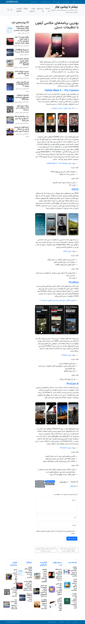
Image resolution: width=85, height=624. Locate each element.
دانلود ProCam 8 (66, 448)
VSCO (75, 190)
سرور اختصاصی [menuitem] (45, 2)
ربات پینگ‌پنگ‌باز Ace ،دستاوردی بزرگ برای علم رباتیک (22, 118)
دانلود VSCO (67, 251)
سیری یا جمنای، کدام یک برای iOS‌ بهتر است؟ (22, 73)
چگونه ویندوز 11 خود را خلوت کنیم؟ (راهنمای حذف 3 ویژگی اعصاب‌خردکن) (22, 40)
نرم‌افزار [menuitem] (25, 8)
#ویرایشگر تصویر (40, 486)
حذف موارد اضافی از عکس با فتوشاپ (63, 108)
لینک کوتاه (73, 486)
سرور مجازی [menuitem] (34, 2)
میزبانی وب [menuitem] (66, 2)
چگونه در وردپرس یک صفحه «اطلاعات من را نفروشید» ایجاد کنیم (74, 601)
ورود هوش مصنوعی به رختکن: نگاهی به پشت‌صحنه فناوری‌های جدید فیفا (43, 591)
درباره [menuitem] (68, 622)
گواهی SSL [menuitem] (56, 2)
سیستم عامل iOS (49, 481)
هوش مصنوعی (13, 564)
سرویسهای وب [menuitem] (40, 9)
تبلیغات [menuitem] (61, 622)
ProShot (74, 283)
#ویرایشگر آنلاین (40, 484)
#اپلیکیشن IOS (39, 481)
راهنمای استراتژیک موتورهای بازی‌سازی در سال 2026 (21, 97)
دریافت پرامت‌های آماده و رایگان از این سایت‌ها (22, 108)
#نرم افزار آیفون (50, 484)
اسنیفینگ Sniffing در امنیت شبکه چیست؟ (21, 51)
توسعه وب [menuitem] (48, 9)
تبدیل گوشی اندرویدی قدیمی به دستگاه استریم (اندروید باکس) (21, 129)
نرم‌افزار (29, 562)
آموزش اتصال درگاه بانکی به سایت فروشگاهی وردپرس (73, 571)
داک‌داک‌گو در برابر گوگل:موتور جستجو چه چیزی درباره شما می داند (59, 574)
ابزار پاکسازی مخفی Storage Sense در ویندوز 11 (22, 84)
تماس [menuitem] (75, 622)
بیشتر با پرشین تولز (66, 7)
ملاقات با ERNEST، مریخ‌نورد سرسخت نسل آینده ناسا (44, 604)
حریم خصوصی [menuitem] (52, 622)
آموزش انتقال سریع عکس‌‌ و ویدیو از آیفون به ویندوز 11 (57, 300)
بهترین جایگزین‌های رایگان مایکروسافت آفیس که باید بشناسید (21, 28)
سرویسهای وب (57, 564)
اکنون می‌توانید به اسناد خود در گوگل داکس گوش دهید (59, 604)
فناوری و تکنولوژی (43, 564)
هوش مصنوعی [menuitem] (32, 9)
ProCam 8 (73, 384)
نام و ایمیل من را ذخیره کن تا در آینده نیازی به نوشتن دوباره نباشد (55, 532)
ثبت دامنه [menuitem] (75, 2)
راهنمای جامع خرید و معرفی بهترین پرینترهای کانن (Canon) (22, 61)
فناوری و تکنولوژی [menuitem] (19, 9)
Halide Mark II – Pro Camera (62, 90)
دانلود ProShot (66, 355)
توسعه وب (72, 562)
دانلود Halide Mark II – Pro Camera (59, 163)
